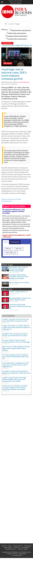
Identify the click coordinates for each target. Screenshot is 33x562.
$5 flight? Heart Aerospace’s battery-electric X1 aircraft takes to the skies (15, 335)
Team (9, 546)
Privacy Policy (27, 546)
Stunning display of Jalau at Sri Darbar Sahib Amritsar (20, 299)
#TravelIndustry (6, 201)
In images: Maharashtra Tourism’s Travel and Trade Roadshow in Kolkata (18, 277)
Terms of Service (8, 547)
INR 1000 (19, 249)
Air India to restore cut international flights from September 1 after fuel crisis (16, 372)
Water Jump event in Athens (19, 282)
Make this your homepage (15, 3)
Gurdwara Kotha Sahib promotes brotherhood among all (20, 306)
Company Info (22, 554)
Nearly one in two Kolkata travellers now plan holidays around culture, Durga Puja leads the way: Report (14, 388)
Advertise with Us (17, 546)
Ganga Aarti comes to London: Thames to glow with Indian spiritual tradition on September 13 (16, 327)
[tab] (6, 242)
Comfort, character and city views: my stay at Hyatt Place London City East (15, 320)
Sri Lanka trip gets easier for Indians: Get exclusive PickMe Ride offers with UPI (15, 357)
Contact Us (17, 547)
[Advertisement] (16, 469)
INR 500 (8, 249)
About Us (4, 546)
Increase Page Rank (16, 555)
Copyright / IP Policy (12, 554)
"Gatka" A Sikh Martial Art (18, 292)
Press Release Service (10, 549)
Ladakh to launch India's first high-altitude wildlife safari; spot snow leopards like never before (14, 379)
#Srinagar (10, 199)
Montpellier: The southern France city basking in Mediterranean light (18, 269)
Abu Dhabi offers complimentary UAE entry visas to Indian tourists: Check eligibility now (15, 365)
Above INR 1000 (11, 253)
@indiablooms (24, 82)
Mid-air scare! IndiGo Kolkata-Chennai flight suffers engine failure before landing (16, 348)
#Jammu (4, 199)
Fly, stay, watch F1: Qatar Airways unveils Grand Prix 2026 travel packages (16, 341)
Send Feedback (25, 547)
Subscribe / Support (23, 549)
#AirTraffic (17, 199)
